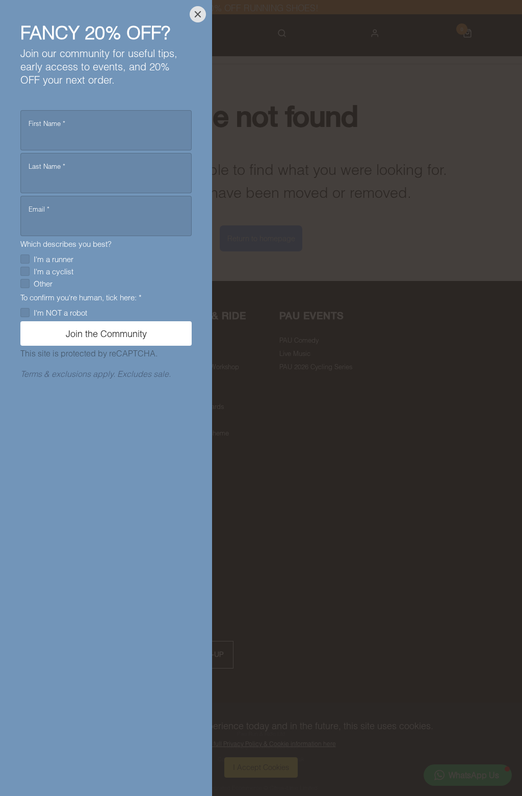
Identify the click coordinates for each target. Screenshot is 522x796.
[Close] (198, 14)
